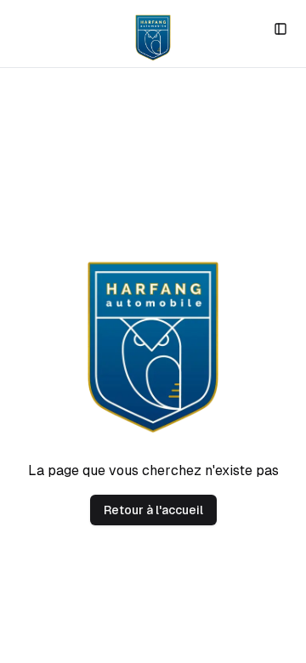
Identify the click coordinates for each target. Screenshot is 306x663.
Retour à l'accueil (153, 510)
